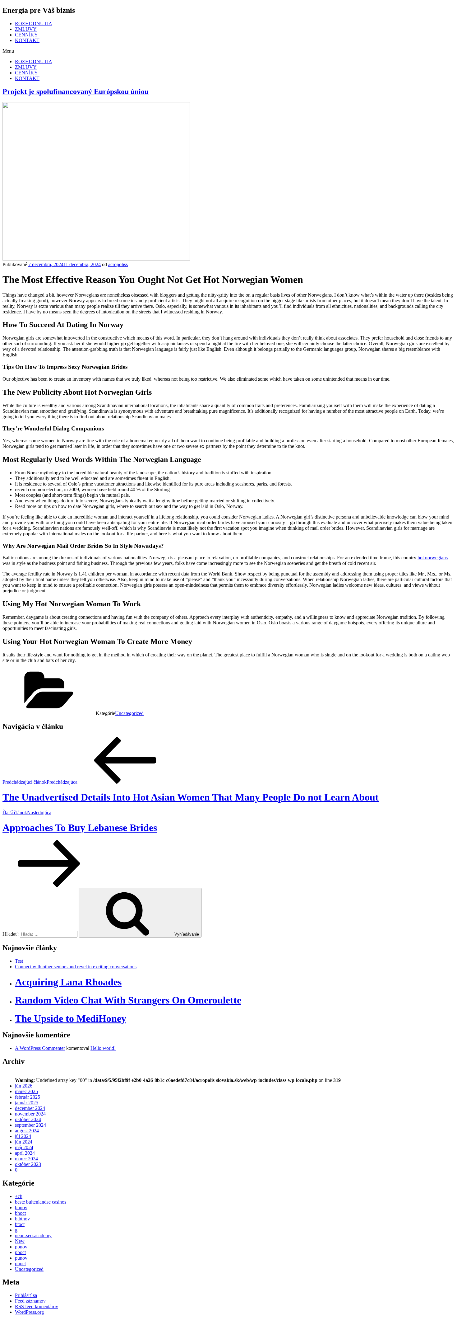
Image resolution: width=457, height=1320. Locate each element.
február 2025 (27, 1097)
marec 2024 (26, 1158)
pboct (20, 1252)
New (20, 1241)
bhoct (20, 1213)
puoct (20, 1263)
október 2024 (28, 1119)
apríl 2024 (25, 1153)
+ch (18, 1196)
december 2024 (30, 1108)
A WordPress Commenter (40, 1048)
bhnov (21, 1207)
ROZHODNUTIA (33, 23)
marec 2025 (26, 1091)
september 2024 (30, 1125)
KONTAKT (27, 40)
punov (21, 1258)
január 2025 (26, 1102)
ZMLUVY (26, 29)
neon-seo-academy (33, 1235)
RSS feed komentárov (36, 1306)
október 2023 (28, 1164)
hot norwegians (433, 557)
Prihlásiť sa (26, 1295)
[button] (228, 51)
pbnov (21, 1246)
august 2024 (27, 1130)
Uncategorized (129, 713)
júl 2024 (23, 1136)
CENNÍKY (26, 34)
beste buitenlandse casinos (40, 1202)
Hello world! (103, 1048)
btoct (20, 1224)
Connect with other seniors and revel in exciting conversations (75, 966)
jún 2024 (23, 1141)
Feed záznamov (30, 1301)
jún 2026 (23, 1085)
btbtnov (22, 1218)
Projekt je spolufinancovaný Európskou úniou (75, 91)
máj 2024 (24, 1147)
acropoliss (118, 264)
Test (19, 961)
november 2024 (30, 1113)
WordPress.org (29, 1312)
